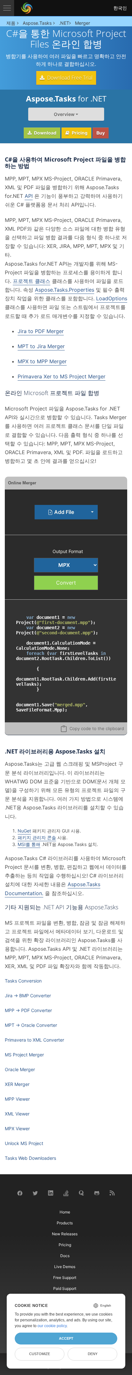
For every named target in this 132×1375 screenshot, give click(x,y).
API (29, 196)
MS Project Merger (24, 1054)
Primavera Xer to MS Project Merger (61, 376)
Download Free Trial (69, 77)
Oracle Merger (20, 1069)
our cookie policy (52, 1326)
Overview (64, 114)
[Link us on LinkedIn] (50, 1192)
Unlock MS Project (24, 1143)
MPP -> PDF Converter (28, 1010)
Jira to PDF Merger (41, 331)
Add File (63, 512)
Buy (100, 133)
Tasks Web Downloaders (30, 1158)
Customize (39, 1354)
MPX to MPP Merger (42, 361)
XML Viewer (17, 1113)
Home (65, 1212)
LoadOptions (111, 298)
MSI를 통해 (29, 844)
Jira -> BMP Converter (28, 995)
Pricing (79, 133)
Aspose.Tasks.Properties (64, 289)
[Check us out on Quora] (81, 1192)
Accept (66, 1338)
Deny (92, 1354)
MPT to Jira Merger (41, 346)
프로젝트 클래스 (31, 281)
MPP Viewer (17, 1099)
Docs (65, 1255)
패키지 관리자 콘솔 (37, 837)
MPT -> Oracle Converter (31, 1025)
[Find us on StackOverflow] (66, 1192)
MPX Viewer (17, 1128)
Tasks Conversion (23, 980)
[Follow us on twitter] (35, 1192)
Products (65, 1223)
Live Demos (64, 1266)
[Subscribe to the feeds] (112, 1192)
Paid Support (64, 1288)
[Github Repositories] (96, 1192)
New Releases (65, 1233)
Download (44, 133)
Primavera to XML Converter (34, 1040)
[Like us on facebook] (20, 1192)
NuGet (24, 830)
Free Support (64, 1277)
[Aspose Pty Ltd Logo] (27, 8)
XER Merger (17, 1084)
